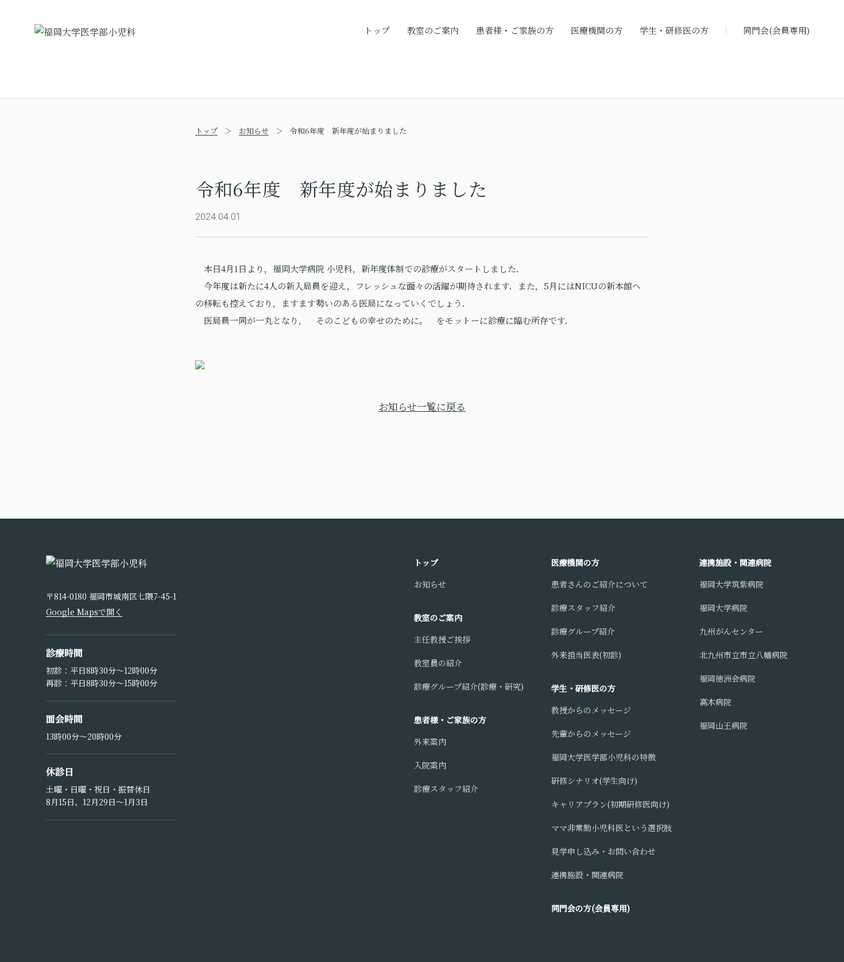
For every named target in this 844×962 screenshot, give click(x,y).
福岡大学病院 (723, 607)
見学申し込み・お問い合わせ (603, 851)
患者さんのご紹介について (599, 584)
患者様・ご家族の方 (514, 30)
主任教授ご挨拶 (442, 639)
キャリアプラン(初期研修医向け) (610, 804)
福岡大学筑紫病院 (731, 584)
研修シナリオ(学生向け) (594, 780)
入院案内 (430, 765)
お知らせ (254, 130)
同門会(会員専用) (776, 30)
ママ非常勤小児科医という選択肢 (611, 827)
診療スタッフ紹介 (446, 788)
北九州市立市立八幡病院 (743, 654)
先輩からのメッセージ (591, 733)
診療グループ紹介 (583, 631)
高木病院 (715, 702)
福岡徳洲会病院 (727, 678)
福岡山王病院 (723, 725)
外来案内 (430, 741)
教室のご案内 (433, 30)
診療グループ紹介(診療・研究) (469, 686)
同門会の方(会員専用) (590, 908)
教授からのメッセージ (591, 710)
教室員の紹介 (438, 663)
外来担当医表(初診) (586, 654)
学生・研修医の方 (674, 30)
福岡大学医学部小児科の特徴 (603, 757)
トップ (377, 30)
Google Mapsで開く (84, 611)
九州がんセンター (731, 631)
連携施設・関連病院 (587, 874)
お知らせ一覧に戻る (422, 406)
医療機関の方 (596, 30)
